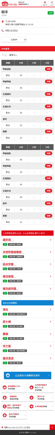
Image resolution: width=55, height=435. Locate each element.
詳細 (48, 69)
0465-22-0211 (11, 30)
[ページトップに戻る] (52, 427)
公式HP (14, 39)
